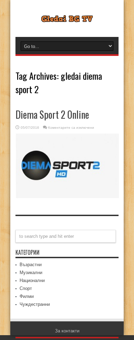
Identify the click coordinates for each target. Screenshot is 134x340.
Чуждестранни (35, 304)
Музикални (31, 272)
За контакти (67, 330)
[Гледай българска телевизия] (67, 17)
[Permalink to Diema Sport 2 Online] (67, 196)
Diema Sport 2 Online (52, 114)
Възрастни (31, 264)
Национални (32, 280)
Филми (27, 296)
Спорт (26, 288)
